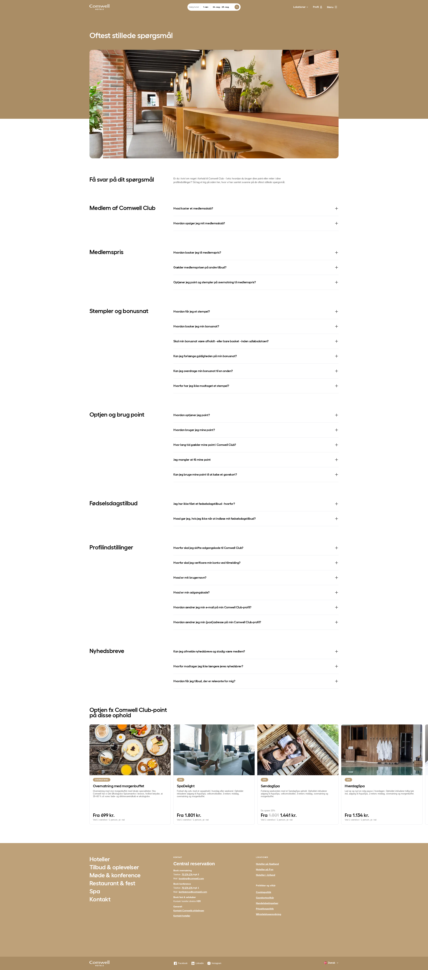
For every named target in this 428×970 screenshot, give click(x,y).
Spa (94, 891)
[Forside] (99, 963)
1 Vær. (206, 7)
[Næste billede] (415, 774)
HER (198, 901)
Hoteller (99, 859)
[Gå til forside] (99, 7)
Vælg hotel (194, 7)
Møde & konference (115, 875)
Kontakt (100, 900)
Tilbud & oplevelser (114, 867)
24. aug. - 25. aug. (221, 7)
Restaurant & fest (112, 883)
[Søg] (237, 7)
